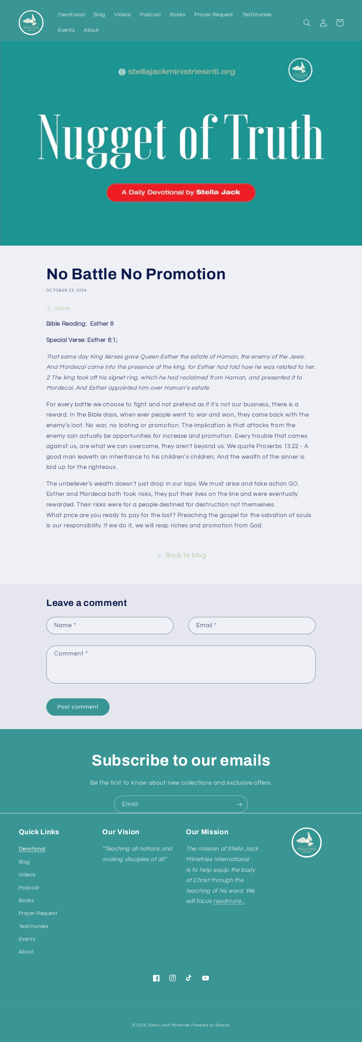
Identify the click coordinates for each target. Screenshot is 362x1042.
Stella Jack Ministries (169, 1025)
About (26, 952)
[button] (307, 23)
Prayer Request (38, 913)
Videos (27, 874)
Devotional (32, 849)
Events (27, 939)
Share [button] (62, 308)
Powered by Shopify (210, 1025)
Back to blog (185, 555)
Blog (24, 862)
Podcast (29, 888)
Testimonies (33, 926)
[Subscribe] (239, 804)
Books (26, 900)
